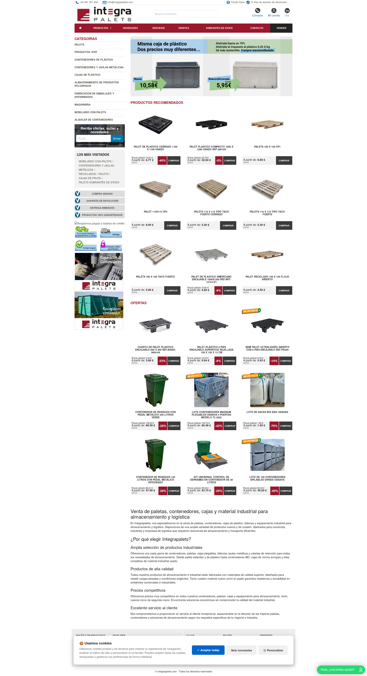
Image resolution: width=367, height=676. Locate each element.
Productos (100, 28)
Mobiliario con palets (90, 112)
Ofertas (183, 28)
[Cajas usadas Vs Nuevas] (212, 66)
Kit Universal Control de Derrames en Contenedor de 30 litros (211, 480)
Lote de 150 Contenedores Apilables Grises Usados (267, 478)
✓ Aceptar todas (208, 650)
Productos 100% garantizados (102, 215)
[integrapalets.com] (104, 14)
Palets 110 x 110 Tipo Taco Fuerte (267, 213)
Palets (79, 44)
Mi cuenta (274, 15)
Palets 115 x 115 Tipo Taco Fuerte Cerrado (211, 213)
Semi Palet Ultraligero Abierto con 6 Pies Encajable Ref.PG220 (267, 348)
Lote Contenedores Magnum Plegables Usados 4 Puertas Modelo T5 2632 (211, 415)
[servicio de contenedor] (99, 310)
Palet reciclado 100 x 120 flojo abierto (267, 278)
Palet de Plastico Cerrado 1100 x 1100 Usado (155, 148)
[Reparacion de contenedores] (99, 271)
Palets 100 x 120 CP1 (267, 146)
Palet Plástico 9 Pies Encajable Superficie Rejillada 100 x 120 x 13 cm (211, 350)
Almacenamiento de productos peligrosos (97, 84)
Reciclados (87, 174)
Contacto (257, 15)
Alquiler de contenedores (94, 119)
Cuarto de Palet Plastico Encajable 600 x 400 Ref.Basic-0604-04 (155, 350)
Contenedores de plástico (94, 59)
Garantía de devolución (102, 200)
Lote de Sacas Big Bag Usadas (267, 412)
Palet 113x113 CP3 (155, 211)
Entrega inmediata (102, 208)
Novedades (130, 28)
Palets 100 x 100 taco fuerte (155, 276)
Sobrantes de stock (219, 28)
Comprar (173, 160)
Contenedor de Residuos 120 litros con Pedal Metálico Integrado (155, 480)
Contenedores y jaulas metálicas (99, 67)
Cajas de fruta (90, 178)
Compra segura (102, 193)
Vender (281, 28)
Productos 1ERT (86, 52)
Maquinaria (82, 104)
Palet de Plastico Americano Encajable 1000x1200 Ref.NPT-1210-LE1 (211, 279)
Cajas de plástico (87, 74)
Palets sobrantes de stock (99, 182)
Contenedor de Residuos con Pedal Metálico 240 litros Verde (155, 415)
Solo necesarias (241, 650)
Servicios (158, 28)
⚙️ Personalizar (273, 650)
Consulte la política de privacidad (90, 144)
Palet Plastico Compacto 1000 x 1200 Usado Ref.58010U (211, 148)
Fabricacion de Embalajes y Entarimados (94, 95)
